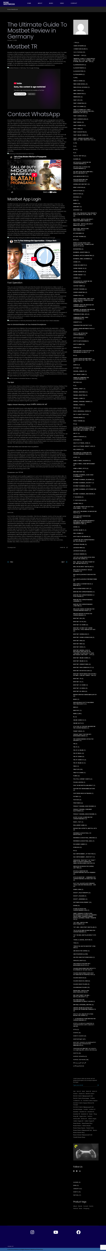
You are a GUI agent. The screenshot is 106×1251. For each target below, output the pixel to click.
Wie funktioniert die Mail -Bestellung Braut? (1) (81, 996)
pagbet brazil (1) (78, 731)
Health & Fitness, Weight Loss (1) (84, 446)
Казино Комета (77, 1125)
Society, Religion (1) (79, 896)
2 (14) (75, 143)
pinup (95, 1114)
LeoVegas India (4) (79, 547)
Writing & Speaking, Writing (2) (83, 1004)
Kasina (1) (76, 527)
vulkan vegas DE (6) (79, 978)
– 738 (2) (76, 42)
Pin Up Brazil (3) (78, 753)
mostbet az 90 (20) (79, 621)
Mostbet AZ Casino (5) (80, 625)
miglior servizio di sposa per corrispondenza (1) (82, 614)
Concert (85, 1206)
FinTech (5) (76, 408)
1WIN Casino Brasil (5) (80, 84)
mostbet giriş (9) (79, 640)
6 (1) (74, 152)
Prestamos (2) (78, 803)
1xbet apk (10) (78, 100)
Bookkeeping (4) (78, 249)
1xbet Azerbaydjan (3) (80, 119)
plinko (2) (76, 776)
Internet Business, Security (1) (83, 482)
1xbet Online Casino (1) (80, 135)
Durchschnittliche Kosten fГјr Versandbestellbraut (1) (83, 351)
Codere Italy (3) (78, 295)
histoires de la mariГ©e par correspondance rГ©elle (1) (82, 453)
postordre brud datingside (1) (83, 793)
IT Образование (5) (79, 500)
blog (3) (76, 239)
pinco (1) (76, 766)
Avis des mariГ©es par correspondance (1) (80, 180)
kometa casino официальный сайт (83, 1107)
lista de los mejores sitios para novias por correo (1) (84, 558)
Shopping (86, 1208)
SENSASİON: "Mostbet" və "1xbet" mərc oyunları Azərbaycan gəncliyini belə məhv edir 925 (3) (84, 862)
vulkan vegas (92, 1118)
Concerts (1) (77, 322)
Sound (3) (76, 905)
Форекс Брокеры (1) (80, 1056)
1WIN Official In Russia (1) (81, 87)
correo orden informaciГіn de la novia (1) (83, 329)
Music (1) (76, 699)
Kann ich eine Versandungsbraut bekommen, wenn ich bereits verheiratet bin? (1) (84, 522)
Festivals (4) (77, 382)
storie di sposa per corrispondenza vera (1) (81, 909)
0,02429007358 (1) (79, 71)
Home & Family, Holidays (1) (82, 460)
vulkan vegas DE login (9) (81, 981)
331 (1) (75, 149)
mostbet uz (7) (78, 681)
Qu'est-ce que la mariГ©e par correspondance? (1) (82, 818)
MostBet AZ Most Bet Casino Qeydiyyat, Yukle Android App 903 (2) (84, 629)
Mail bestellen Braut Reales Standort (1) (82, 570)
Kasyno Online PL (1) (79, 530)
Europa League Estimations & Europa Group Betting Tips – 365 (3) (84, 360)
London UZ (92, 1109)
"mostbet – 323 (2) (79, 55)
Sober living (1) (78, 889)
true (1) (76, 943)
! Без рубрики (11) (79, 52)
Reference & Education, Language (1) (85, 837)
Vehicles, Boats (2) (79, 960)
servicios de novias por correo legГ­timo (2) (83, 867)
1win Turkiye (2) (78, 90)
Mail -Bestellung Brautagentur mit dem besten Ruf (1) (83, 562)
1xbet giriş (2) (78, 128)
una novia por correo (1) (81, 951)
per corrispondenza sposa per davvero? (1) (83, 739)
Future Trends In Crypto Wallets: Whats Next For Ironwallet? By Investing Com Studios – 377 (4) (84, 429)
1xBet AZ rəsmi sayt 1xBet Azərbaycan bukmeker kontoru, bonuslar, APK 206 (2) (83, 111)
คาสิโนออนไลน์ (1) (78, 1066)
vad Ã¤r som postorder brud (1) (84, 957)
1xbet (83, 1091)
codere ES (76, 1100)
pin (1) (75, 743)
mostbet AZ (83, 1112)
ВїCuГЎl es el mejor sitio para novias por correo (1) (83, 1014)
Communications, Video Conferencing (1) (80, 318)
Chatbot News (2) (79, 286)
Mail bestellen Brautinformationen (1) (85, 579)
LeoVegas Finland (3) (80, 544)
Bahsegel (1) (77, 197)
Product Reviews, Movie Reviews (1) (84, 814)
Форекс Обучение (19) (80, 1059)
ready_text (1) (78, 822)
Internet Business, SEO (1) (81, 486)
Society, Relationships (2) (82, 892)
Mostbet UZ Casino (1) (80, 685)
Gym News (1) (77, 440)
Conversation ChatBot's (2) (82, 325)
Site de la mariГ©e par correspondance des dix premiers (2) (84, 872)
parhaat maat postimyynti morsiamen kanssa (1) (82, 735)
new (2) (75, 707)
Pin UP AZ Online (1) (79, 750)
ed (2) (75, 355)
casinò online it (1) (79, 274)
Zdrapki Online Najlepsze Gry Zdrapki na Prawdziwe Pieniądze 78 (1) (84, 1009)
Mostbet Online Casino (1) (81, 658)
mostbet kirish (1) (79, 647)
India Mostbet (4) (79, 471)
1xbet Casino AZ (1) (79, 125)
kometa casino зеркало (90, 1100)
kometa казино (77, 1109)
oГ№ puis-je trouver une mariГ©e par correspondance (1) (84, 727)
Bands (80, 1206)
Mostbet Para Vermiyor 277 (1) (83, 667)
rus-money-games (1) (80, 844)
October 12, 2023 (12, 40)
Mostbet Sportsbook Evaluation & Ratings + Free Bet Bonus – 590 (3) (84, 674)
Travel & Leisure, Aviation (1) (82, 940)
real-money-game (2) (80, 825)
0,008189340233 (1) (79, 65)
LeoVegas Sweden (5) (80, 554)
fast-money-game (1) (80, 374)
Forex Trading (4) (79, 421)
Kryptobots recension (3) (82, 536)
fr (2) (75, 424)
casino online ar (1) (79, 271)
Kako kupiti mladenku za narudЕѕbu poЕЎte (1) (85, 512)
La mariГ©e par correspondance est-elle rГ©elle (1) (83, 540)
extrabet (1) (77, 368)
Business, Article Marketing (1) (83, 255)
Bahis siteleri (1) (78, 190)
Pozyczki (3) (77, 799)
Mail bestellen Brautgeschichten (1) (84, 575)
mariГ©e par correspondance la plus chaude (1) (83, 595)
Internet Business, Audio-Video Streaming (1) (83, 475)
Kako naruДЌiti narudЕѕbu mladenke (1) (82, 516)
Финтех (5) (77, 1053)
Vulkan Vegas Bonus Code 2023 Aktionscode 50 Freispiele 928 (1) (84, 973)
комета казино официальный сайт (82, 1135)
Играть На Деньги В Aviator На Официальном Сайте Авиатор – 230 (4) (84, 1025)
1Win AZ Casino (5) (79, 81)
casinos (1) (76, 278)
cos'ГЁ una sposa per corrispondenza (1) (80, 334)
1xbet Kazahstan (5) (80, 132)
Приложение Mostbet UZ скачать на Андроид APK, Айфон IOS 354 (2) (85, 1049)
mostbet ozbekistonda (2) (82, 664)
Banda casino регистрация (81, 1098)
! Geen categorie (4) (79, 46)
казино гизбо (90, 1128)
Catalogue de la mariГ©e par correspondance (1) (82, 282)
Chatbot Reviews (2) (80, 289)
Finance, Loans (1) (79, 398)
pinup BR (75, 1116)
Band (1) (76, 200)
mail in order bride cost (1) (82, 588)
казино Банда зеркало (79, 1128)
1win (74, 1091)
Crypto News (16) (79, 344)
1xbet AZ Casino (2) (79, 106)
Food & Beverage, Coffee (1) (82, 411)
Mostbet (49, 122)
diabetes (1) (77, 347)
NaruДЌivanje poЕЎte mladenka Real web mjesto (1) (83, 703)
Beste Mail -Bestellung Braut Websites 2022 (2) (83, 224)
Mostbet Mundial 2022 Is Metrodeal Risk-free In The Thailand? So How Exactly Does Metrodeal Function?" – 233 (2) (83, 652)
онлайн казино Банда (79, 1137)
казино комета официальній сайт (82, 1130)
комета (95, 1130)
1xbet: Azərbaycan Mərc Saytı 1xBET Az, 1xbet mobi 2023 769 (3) (84, 139)
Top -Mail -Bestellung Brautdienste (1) (80, 923)
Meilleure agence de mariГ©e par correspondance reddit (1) (83, 609)
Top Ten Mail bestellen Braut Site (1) (84, 935)
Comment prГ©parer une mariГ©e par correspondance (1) (84, 310)
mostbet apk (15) (79, 618)
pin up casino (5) (78, 756)
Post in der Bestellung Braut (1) (84, 785)
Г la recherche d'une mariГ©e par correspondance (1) (84, 1019)
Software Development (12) (82, 902)
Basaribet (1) (77, 210)
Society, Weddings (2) (80, 899)
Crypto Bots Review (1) (81, 341)
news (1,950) (77, 713)
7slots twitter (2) (79, 156)
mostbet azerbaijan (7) (81, 634)
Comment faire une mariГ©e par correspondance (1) (83, 305)
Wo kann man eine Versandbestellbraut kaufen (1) (84, 1000)
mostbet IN (91, 1112)
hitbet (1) (76, 457)
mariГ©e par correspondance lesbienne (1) (83, 600)
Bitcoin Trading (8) (79, 236)
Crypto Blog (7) (78, 338)
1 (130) (75, 77)
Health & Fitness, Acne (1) (81, 443)
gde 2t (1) (76, 433)
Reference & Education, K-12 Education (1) (82, 833)
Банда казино (77, 1123)
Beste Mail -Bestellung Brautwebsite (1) (81, 229)
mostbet (75, 1112)
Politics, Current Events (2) (82, 779)
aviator (75, 1093)
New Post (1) (77, 710)
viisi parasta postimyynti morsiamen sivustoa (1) (81, 964)
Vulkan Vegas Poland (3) (81, 984)
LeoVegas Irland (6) (79, 551)
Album (75, 1206)
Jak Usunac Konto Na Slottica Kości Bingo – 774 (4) (83, 507)
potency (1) (77, 796)
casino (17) (76, 262)
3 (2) (74, 146)
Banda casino (90, 1093)
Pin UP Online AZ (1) (79, 763)
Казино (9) (77, 1032)
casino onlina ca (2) (79, 268)
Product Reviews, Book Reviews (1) (84, 806)
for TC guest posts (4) (81, 414)
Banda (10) (76, 203)
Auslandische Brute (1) (80, 176)
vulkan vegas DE (78, 1121)
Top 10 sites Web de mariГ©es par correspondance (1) (84, 931)
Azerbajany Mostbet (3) (81, 184)
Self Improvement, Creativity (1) (84, 857)
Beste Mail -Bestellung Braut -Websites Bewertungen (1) (83, 220)
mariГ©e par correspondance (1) (84, 591)
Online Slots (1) (78, 723)
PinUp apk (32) (78, 769)
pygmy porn (82, 1116)
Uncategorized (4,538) (80, 954)
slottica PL (84, 1118)
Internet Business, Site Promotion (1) (84, 490)
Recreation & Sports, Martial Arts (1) (85, 829)
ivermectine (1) (78, 503)
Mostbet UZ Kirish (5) (80, 688)
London (85, 1109)
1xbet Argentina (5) (79, 103)
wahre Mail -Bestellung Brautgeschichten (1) (81, 991)
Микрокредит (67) (79, 1039)
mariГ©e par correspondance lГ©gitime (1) (83, 605)
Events (91, 1206)
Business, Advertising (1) (81, 252)
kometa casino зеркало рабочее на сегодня (83, 1104)
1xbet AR (88, 1091)
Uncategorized (11, 547)
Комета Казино (87, 1125)
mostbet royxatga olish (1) (82, 670)
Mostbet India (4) (79, 643)
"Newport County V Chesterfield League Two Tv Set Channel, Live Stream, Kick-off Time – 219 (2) (84, 60)
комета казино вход (79, 1132)
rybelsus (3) (77, 847)
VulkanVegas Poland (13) (81, 987)
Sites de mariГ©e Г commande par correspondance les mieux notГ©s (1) (84, 879)
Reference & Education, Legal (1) (83, 841)
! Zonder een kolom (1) (80, 49)
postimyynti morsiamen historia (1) (84, 789)
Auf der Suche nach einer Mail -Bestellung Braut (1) (83, 172)
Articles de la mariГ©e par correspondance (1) (82, 163)
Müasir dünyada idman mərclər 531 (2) (85, 695)
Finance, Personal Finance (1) (82, 401)
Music (91, 1114)
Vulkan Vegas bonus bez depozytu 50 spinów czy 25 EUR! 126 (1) (84, 969)
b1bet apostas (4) (79, 187)
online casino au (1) (79, 720)
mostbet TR (76, 1114)
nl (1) (75, 717)
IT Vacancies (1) (78, 497)
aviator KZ (82, 1093)
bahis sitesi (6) (78, 194)
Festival (75, 1208)
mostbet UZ (84, 1114)
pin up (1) (76, 747)
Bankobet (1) (77, 206)
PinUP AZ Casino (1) (79, 772)
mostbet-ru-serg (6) (80, 691)
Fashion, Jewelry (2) (80, 371)
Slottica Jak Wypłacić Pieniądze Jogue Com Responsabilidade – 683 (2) (84, 885)
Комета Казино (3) (79, 1036)
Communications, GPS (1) (81, 314)
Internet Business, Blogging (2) (83, 479)
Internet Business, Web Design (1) (84, 494)
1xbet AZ (94, 1091)
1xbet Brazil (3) (78, 122)
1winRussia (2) (78, 97)
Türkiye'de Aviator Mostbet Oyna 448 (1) (84, 947)
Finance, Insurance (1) (80, 392)
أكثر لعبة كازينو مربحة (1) (79, 1063)
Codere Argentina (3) (80, 292)
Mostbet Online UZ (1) (80, 661)
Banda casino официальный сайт (83, 1096)
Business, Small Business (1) (82, 258)
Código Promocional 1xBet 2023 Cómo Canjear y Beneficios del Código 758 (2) (83, 300)
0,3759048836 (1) (79, 74)
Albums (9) (76, 159)
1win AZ (79, 1091)
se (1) (75, 850)
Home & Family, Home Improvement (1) (84, 464)
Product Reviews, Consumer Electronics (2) (82, 810)
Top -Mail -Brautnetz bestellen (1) (85, 927)
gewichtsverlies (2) (79, 436)
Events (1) (76, 365)
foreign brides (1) (79, 417)
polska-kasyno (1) (79, 782)
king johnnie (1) (78, 533)
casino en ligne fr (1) (80, 265)
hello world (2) (78, 449)
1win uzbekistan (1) (79, 93)
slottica (90, 1116)
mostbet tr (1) (78, 678)
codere (92, 1098)
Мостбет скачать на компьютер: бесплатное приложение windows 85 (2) (84, 1044)
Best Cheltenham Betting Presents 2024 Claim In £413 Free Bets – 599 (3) (85, 214)
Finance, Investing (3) (80, 395)
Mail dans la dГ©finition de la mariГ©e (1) (83, 584)
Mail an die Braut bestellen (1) (83, 566)
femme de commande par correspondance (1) (81, 378)
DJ (81, 1100)
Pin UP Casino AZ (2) (79, 760)
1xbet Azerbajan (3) (80, 116)
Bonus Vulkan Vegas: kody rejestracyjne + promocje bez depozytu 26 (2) (83, 244)
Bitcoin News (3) (78, 233)
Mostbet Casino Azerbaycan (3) (83, 637)
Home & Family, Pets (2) (80, 468)
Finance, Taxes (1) (79, 405)
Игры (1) (76, 1029)
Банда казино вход (87, 1123)
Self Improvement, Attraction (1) (84, 854)
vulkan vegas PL (89, 1121)
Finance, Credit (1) (79, 388)
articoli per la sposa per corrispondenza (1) (81, 167)
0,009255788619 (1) (79, 68)
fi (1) (74, 385)
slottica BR (76, 1118)
